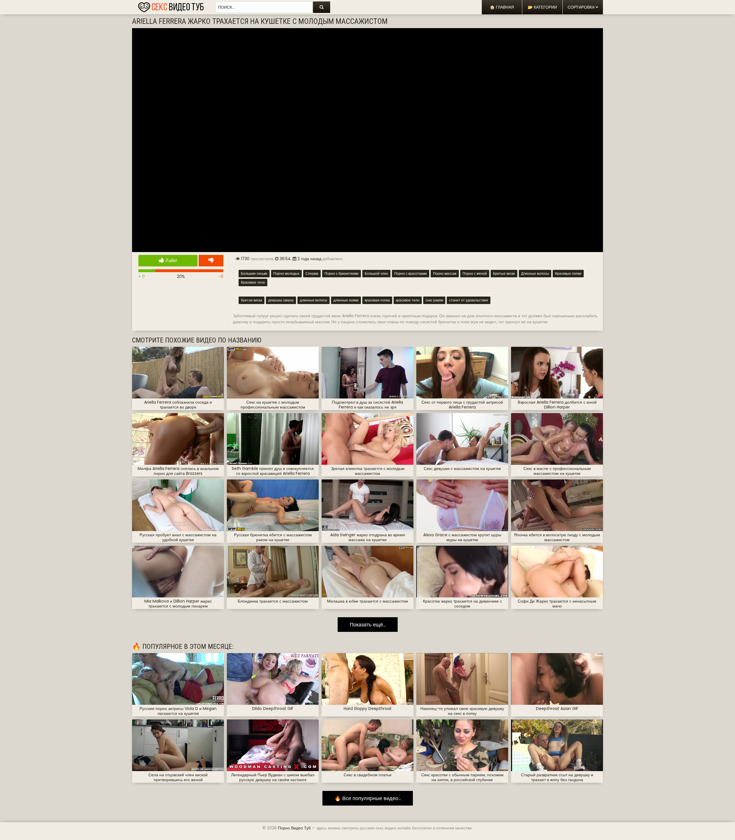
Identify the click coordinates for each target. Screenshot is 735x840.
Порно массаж (445, 273)
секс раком (434, 300)
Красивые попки (568, 273)
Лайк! (170, 260)
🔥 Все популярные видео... (367, 798)
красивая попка (377, 300)
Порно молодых (286, 273)
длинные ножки (346, 300)
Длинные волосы (535, 273)
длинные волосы (313, 300)
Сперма (311, 273)
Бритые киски (504, 273)
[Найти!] (321, 7)
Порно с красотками (410, 273)
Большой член (376, 273)
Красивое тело (253, 282)
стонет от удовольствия (468, 300)
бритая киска (251, 300)
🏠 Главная (502, 7)
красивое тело (407, 300)
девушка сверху (281, 300)
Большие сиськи (254, 273)
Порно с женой (475, 273)
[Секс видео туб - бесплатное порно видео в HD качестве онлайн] (171, 5)
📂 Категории (542, 7)
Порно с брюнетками (341, 273)
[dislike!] (211, 260)
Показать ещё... (367, 624)
